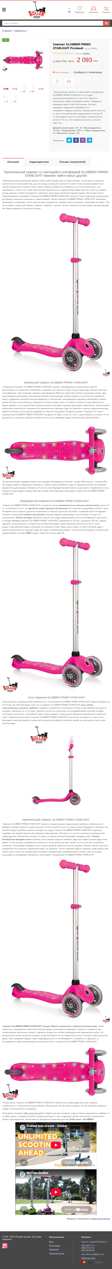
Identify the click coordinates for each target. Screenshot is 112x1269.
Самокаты (19, 30)
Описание (13, 162)
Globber (86, 53)
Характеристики (39, 162)
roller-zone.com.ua (32, 1113)
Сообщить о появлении (87, 72)
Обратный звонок (56, 1253)
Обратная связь (88, 1258)
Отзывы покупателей (72, 162)
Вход (51, 1242)
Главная (6, 30)
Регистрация (54, 1246)
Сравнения (54, 1249)
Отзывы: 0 (69, 53)
